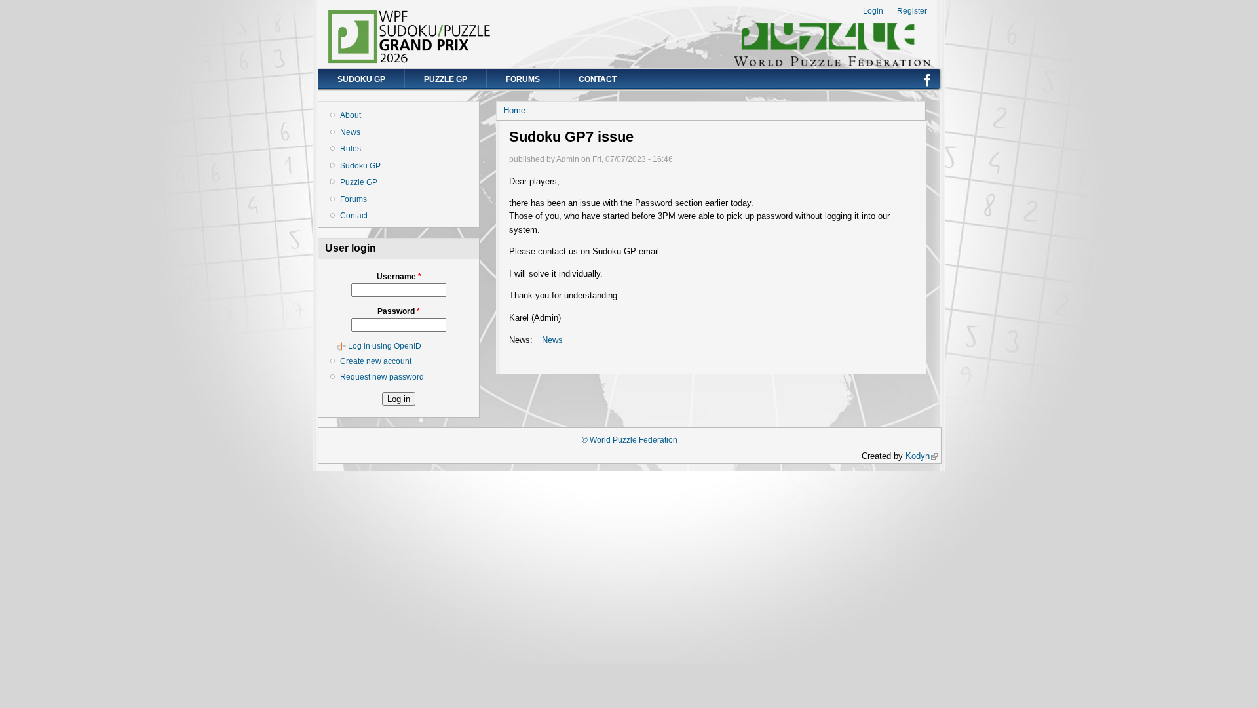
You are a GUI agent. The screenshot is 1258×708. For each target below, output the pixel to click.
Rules (350, 148)
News (350, 132)
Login (873, 11)
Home (514, 110)
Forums (523, 79)
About (350, 115)
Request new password (382, 377)
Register (912, 11)
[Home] (409, 61)
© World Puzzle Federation (629, 439)
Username (399, 276)
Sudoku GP (361, 79)
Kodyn (921, 456)
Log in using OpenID (384, 346)
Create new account (375, 361)
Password (398, 311)
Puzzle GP (445, 79)
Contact (598, 79)
